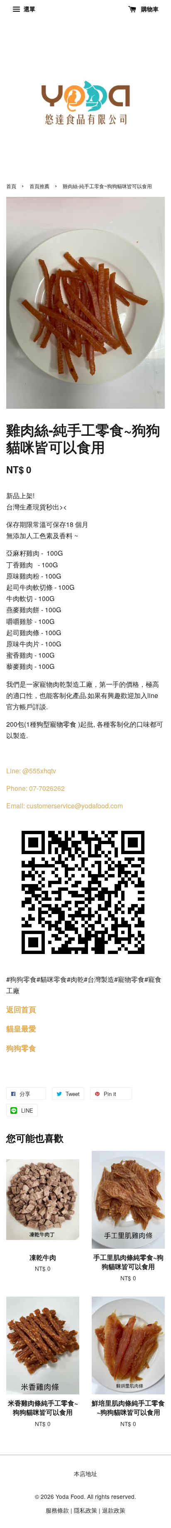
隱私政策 (85, 1510)
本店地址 (85, 1473)
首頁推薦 (39, 185)
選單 (28, 9)
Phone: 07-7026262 (35, 788)
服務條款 (57, 1510)
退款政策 (113, 1510)
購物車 (149, 9)
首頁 (11, 185)
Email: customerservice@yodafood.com (64, 805)
